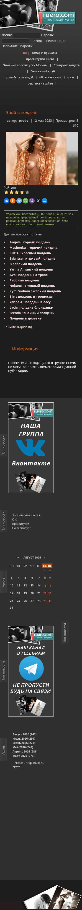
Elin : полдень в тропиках (31, 296)
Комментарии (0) (18, 326)
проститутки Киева (40, 59)
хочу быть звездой (19, 77)
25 (18, 601)
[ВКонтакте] (6, 200)
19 (25, 593)
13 (32, 585)
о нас (70, 77)
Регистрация (55, 41)
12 (25, 585)
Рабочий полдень (24, 280)
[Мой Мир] (44, 200)
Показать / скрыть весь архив (28, 764)
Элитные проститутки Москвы (25, 65)
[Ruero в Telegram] (31, 671)
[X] (38, 200)
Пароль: (47, 35)
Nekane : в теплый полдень (32, 285)
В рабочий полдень (26, 264)
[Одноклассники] (12, 200)
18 (18, 593)
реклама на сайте (40, 83)
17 (11, 593)
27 (32, 601)
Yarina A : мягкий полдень (31, 269)
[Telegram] (19, 200)
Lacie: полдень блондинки (31, 307)
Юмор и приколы (44, 53)
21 (39, 593)
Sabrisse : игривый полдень (33, 258)
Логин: (7, 35)
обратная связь (50, 77)
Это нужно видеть (66, 65)
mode (23, 120)
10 (11, 585)
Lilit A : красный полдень (30, 253)
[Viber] (32, 200)
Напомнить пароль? (17, 46)
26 (25, 601)
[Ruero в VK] (31, 448)
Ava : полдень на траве (29, 275)
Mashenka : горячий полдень (34, 247)
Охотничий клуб (43, 71)
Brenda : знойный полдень (32, 313)
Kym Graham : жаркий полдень (35, 291)
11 (18, 585)
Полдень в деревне (25, 318)
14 (39, 585)
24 (11, 601)
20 (32, 593)
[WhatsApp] (25, 200)
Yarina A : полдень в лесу (30, 302)
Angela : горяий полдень (30, 242)
